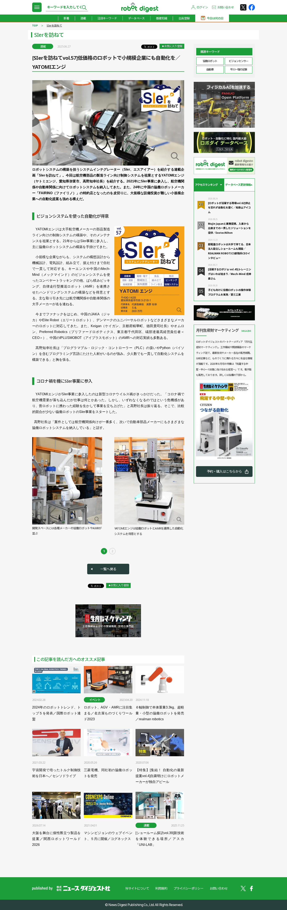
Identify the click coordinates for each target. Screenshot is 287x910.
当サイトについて (137, 888)
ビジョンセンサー (238, 61)
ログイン (202, 7)
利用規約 (161, 888)
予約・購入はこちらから (224, 471)
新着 (66, 18)
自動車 (210, 69)
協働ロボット (210, 61)
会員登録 (184, 18)
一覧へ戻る (108, 569)
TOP (35, 25)
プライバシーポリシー (188, 888)
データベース (136, 18)
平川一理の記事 (238, 69)
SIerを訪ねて (54, 25)
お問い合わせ (225, 7)
